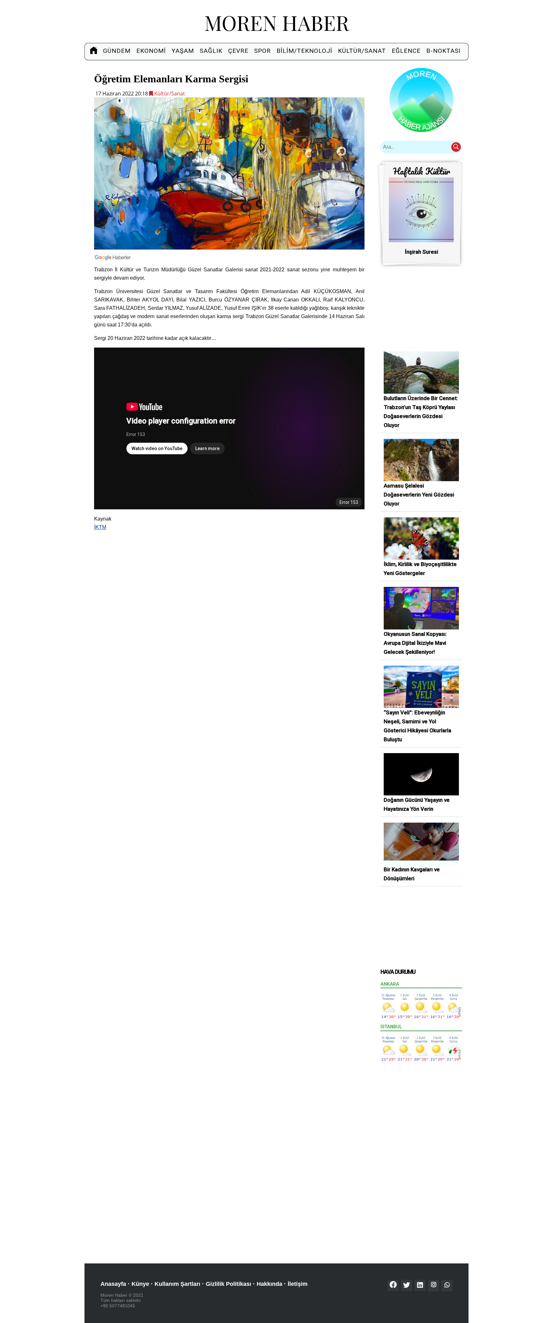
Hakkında (269, 1284)
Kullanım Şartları (177, 1284)
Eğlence (406, 50)
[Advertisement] (229, 581)
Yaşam (183, 50)
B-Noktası (443, 50)
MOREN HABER (276, 22)
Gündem (117, 50)
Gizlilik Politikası (228, 1284)
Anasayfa (113, 1284)
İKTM (100, 527)
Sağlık (211, 50)
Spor (262, 50)
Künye (140, 1284)
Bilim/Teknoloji (304, 50)
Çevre (238, 50)
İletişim (298, 1284)
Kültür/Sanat (362, 50)
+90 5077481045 (117, 1305)
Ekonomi (151, 50)
